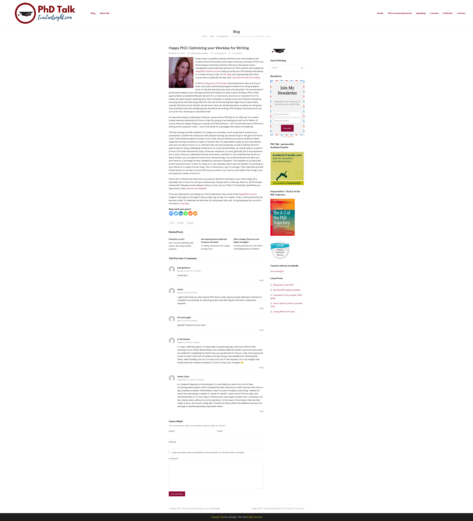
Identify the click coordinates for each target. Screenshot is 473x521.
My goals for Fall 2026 (283, 284)
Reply (261, 280)
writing (190, 223)
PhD (172, 223)
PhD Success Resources (400, 13)
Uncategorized (220, 53)
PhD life (180, 223)
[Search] (287, 67)
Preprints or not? (177, 239)
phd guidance (183, 267)
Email (220, 431)
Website (172, 441)
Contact (461, 13)
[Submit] (302, 67)
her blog (227, 74)
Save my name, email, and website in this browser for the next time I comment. (208, 452)
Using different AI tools (284, 311)
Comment (174, 458)
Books (380, 13)
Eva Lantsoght (184, 317)
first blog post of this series (214, 83)
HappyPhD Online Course (207, 71)
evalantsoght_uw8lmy (199, 53)
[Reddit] (190, 213)
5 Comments (237, 53)
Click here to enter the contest (246, 77)
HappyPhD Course (247, 194)
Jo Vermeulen (183, 339)
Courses (434, 13)
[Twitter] (176, 213)
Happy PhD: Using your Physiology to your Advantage (195, 508)
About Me (104, 13)
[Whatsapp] (185, 213)
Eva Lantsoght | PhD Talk (235, 517)
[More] (195, 213)
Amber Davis (183, 376)
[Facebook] (171, 213)
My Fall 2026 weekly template (286, 290)
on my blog (183, 203)
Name (172, 431)
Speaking (421, 13)
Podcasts (448, 13)
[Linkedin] (181, 213)
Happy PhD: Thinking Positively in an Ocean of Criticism (277, 508)
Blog (93, 13)
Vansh (180, 289)
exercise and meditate (196, 188)
